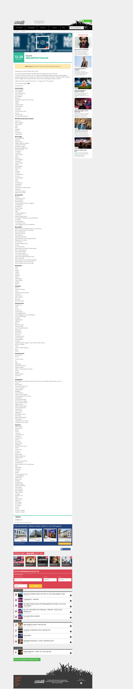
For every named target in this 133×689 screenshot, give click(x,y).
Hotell (54, 27)
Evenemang (31, 27)
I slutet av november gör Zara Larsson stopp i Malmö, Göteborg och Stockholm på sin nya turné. (82, 95)
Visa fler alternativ (64, 543)
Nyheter (43, 27)
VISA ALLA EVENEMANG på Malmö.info (26, 659)
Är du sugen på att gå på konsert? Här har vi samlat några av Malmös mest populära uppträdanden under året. (82, 154)
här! (28, 83)
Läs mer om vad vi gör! (57, 682)
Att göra (19, 27)
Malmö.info (16, 31)
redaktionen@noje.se (81, 680)
